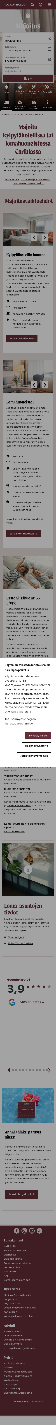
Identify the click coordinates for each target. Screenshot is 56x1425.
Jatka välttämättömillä (34, 755)
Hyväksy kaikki (38, 735)
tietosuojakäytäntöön (20, 723)
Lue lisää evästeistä (18, 711)
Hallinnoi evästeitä (36, 745)
